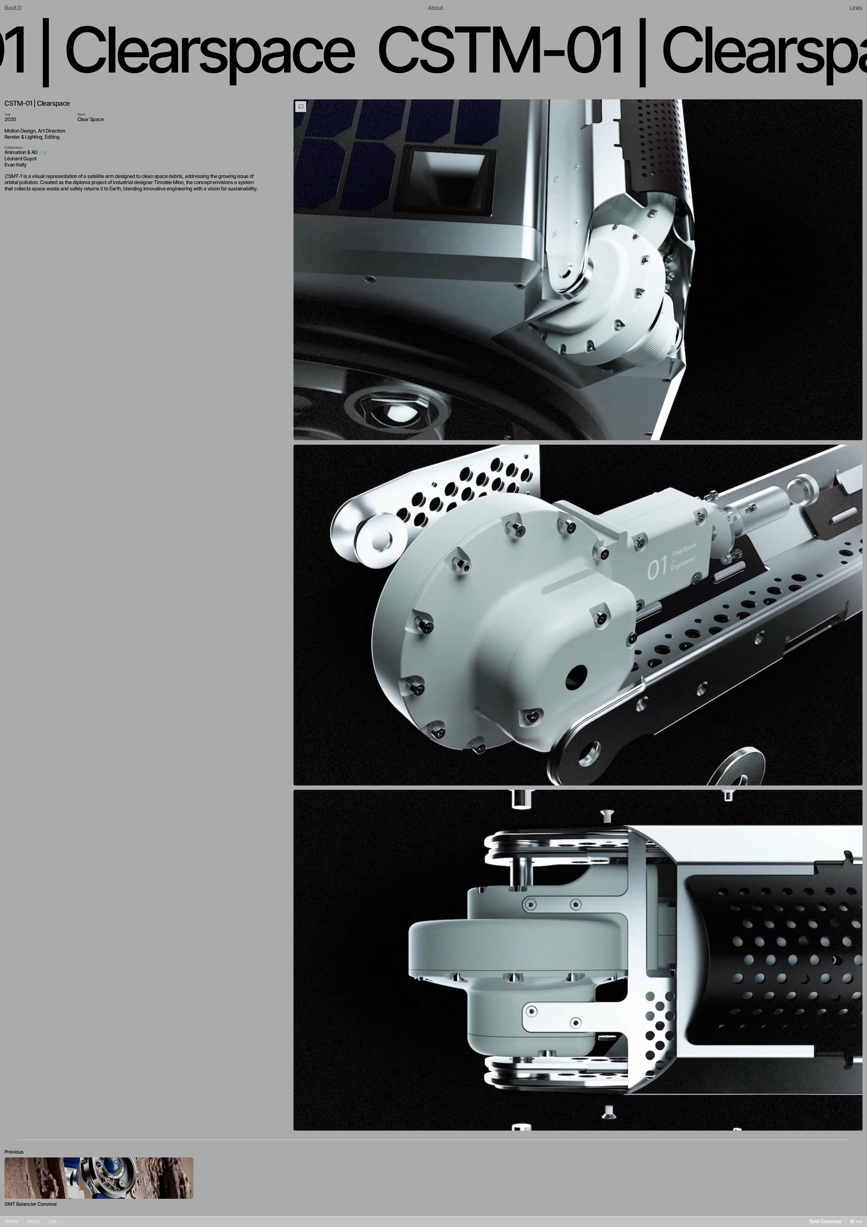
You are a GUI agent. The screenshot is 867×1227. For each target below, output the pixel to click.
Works (11, 1221)
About (33, 1221)
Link (52, 1221)
